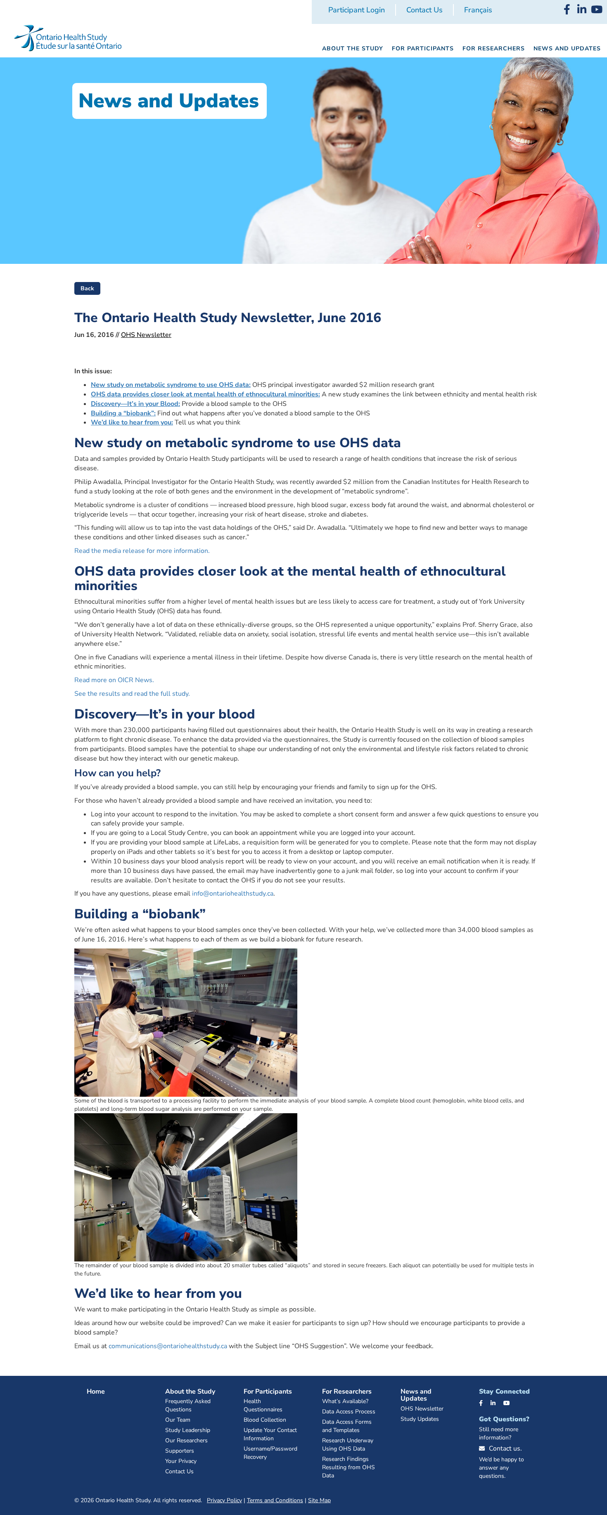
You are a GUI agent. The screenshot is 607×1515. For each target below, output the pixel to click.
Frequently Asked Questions (188, 1405)
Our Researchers (186, 1440)
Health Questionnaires (263, 1405)
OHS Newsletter (146, 334)
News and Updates (416, 1395)
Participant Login (356, 10)
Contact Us (424, 10)
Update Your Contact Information (270, 1434)
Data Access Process (348, 1411)
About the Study (190, 1391)
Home (96, 1391)
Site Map (319, 1500)
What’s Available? (345, 1401)
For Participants (268, 1391)
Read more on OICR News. (114, 680)
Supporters (179, 1451)
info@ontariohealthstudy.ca (232, 893)
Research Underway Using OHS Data (347, 1445)
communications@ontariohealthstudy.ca (168, 1346)
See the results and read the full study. (132, 693)
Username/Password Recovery (270, 1453)
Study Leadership (187, 1430)
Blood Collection (265, 1420)
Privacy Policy (224, 1500)
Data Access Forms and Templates (347, 1426)
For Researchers (347, 1391)
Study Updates (420, 1419)
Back (87, 288)
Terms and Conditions (275, 1500)
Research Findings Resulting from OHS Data (348, 1467)
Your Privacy (181, 1461)
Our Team (177, 1420)
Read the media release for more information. (142, 550)
